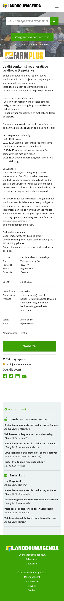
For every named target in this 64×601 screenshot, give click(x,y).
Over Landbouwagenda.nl (32, 554)
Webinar (32, 44)
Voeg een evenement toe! (32, 37)
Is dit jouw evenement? (19, 364)
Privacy (32, 585)
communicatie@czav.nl (32, 295)
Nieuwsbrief (32, 563)
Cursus (23, 44)
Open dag (44, 44)
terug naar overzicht (18, 409)
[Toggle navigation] (56, 6)
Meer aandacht (32, 576)
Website (29, 346)
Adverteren (32, 559)
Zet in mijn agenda (16, 359)
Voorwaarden (32, 581)
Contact (32, 590)
